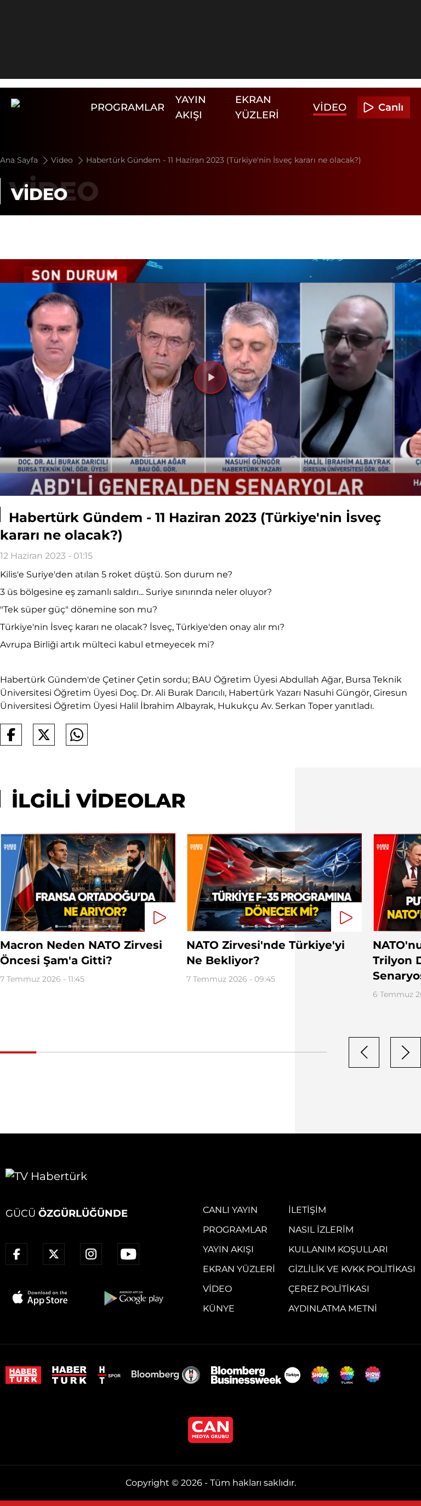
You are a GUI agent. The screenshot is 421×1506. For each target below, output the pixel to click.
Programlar (127, 107)
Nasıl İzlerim (321, 1229)
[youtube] (128, 1254)
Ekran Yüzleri (239, 1269)
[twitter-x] (54, 1254)
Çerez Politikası (328, 1289)
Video (329, 107)
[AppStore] (40, 1298)
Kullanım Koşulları (338, 1249)
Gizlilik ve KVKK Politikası (352, 1269)
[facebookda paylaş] (11, 735)
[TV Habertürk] (48, 107)
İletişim (307, 1210)
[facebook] (16, 1254)
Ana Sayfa (20, 160)
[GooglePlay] (133, 1298)
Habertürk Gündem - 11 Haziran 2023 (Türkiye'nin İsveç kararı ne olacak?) (223, 160)
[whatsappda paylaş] (77, 735)
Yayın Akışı (228, 1249)
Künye (219, 1308)
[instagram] (91, 1254)
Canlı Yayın (230, 1210)
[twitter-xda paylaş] (44, 735)
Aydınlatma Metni (332, 1308)
